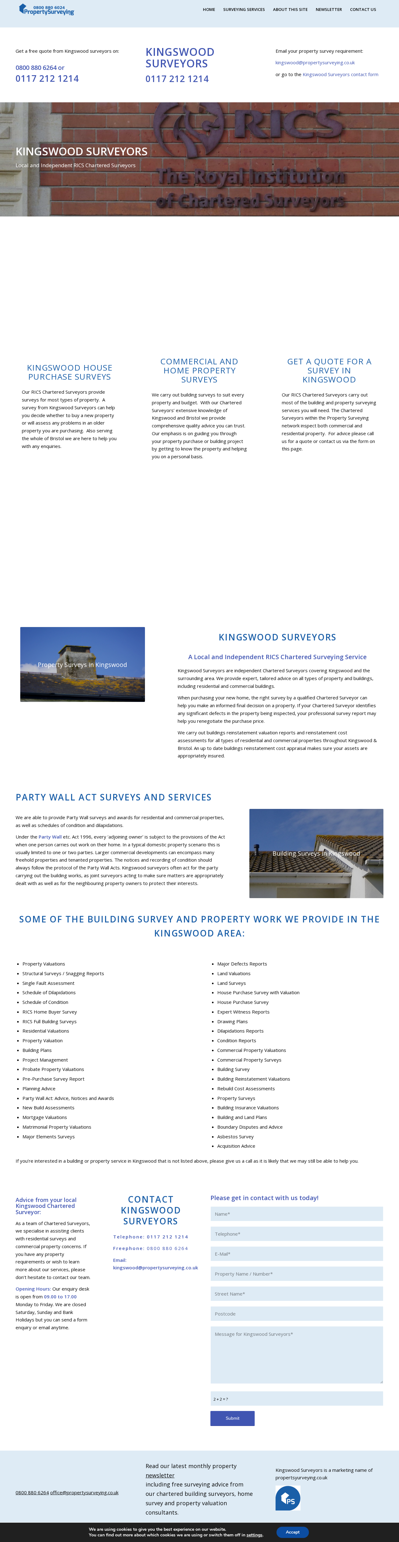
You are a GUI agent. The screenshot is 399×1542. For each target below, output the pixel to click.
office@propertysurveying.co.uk (84, 1492)
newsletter (160, 1475)
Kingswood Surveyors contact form (339, 74)
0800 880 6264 (36, 67)
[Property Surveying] (47, 9)
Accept (293, 1532)
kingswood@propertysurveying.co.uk (315, 62)
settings (254, 1535)
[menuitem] (209, 9)
